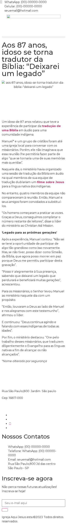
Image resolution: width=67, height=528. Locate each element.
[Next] (49, 374)
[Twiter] (10, 423)
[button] (33, 37)
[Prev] (17, 374)
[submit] (5, 509)
